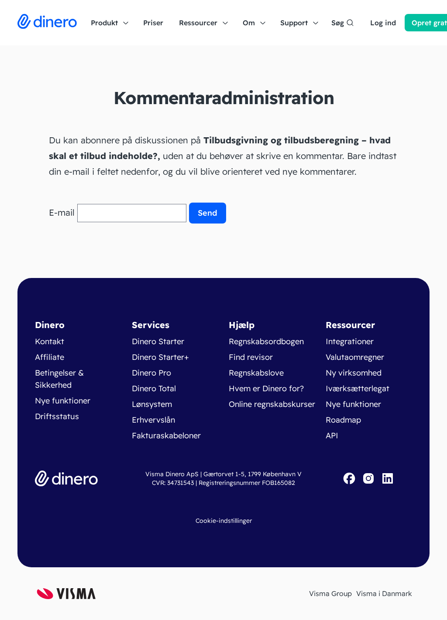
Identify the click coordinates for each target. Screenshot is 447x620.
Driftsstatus (57, 416)
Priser (153, 22)
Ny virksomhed (354, 373)
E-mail (62, 212)
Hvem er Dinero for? (266, 388)
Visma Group (330, 593)
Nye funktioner (62, 401)
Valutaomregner (355, 357)
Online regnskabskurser (272, 404)
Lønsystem (152, 404)
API (332, 435)
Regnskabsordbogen (266, 341)
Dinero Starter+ (160, 357)
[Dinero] (47, 23)
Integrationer (350, 341)
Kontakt (49, 341)
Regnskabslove (256, 373)
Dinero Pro (151, 373)
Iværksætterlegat (357, 388)
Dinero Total (154, 388)
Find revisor (251, 357)
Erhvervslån (153, 420)
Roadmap (343, 420)
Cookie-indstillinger (224, 521)
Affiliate (49, 357)
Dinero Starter (158, 341)
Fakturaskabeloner (166, 435)
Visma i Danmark (384, 593)
